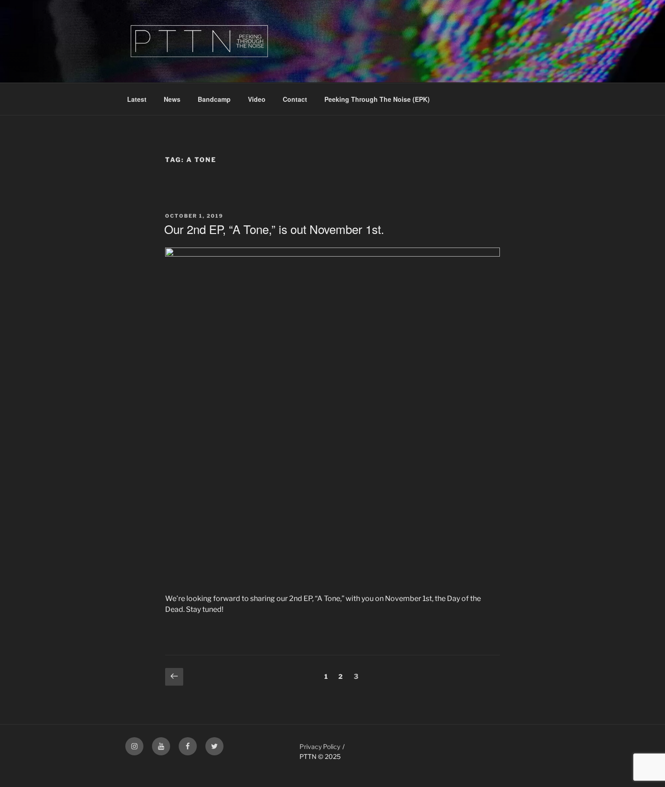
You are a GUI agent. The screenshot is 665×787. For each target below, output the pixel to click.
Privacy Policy (319, 746)
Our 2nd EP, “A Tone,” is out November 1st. (274, 228)
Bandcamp (214, 99)
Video (257, 99)
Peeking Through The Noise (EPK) (377, 99)
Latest (137, 99)
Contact (295, 99)
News (172, 99)
